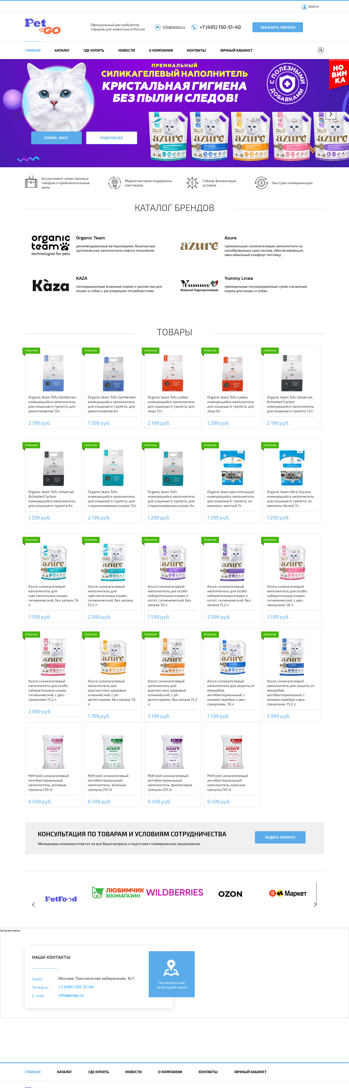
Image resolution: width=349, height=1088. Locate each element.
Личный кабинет (236, 50)
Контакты (196, 50)
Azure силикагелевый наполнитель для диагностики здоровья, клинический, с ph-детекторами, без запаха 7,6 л (111, 692)
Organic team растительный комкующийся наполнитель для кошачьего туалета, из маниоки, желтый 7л (230, 499)
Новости (126, 50)
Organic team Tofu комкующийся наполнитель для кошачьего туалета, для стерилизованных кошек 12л (112, 499)
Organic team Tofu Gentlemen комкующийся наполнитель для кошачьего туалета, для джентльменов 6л (112, 404)
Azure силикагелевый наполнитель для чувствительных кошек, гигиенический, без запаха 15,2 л (110, 595)
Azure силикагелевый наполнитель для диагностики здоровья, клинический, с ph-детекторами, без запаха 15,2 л (172, 692)
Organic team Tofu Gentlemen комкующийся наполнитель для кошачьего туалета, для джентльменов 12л (52, 404)
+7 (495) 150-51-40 (220, 27)
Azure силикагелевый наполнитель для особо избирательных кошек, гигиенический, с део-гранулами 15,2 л (48, 690)
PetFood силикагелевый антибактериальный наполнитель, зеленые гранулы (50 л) (108, 782)
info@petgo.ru (174, 27)
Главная (33, 50)
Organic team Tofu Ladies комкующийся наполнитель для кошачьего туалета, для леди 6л (230, 404)
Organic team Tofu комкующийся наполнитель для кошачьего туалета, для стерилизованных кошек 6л (171, 499)
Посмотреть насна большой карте (172, 984)
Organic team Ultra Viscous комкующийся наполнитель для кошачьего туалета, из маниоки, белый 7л (290, 499)
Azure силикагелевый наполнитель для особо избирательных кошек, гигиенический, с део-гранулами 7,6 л (287, 595)
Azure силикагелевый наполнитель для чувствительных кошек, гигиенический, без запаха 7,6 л (53, 595)
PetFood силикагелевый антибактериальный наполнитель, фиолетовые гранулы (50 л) (170, 782)
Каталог (62, 50)
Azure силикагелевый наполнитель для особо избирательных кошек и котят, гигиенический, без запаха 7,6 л (169, 595)
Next (330, 114)
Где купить (94, 50)
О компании (161, 50)
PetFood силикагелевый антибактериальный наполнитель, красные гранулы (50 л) (227, 782)
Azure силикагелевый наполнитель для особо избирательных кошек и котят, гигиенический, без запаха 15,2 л (229, 595)
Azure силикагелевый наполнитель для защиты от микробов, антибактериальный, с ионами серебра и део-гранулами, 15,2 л (291, 692)
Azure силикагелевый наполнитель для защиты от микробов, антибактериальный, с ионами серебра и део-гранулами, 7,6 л (231, 692)
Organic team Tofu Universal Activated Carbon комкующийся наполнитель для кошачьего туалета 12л (290, 404)
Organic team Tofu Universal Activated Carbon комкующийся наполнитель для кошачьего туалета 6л (51, 499)
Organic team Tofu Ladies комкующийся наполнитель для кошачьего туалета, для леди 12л (171, 404)
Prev (18, 114)
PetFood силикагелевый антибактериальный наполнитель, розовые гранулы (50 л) (48, 782)
